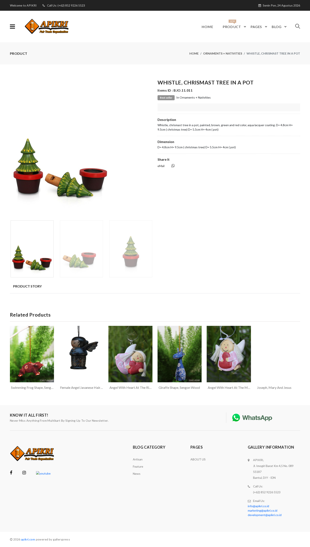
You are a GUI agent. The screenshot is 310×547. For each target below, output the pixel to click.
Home (207, 27)
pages (256, 27)
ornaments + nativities (222, 53)
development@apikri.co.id (265, 515)
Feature (138, 466)
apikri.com (28, 539)
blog (277, 27)
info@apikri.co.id (258, 506)
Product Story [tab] (27, 286)
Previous (12, 148)
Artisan (138, 459)
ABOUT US (198, 459)
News (136, 473)
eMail (161, 166)
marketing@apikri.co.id (262, 510)
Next (150, 148)
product (232, 27)
